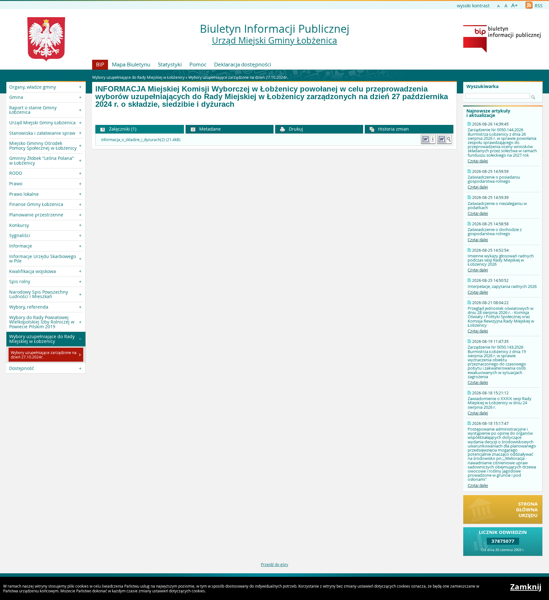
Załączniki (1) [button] (122, 129)
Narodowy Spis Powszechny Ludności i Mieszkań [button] (38, 294)
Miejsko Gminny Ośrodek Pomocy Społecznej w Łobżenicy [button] (43, 145)
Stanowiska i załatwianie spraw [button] (42, 133)
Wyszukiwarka (482, 86)
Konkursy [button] (19, 225)
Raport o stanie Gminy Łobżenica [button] (33, 110)
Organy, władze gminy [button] (32, 87)
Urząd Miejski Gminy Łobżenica (274, 40)
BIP (100, 64)
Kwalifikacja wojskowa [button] (32, 271)
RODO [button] (15, 173)
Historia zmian (393, 129)
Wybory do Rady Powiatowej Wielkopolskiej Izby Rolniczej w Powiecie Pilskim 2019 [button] (41, 322)
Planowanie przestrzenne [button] (36, 215)
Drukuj (295, 129)
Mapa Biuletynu (131, 64)
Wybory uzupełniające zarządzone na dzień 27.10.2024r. (238, 77)
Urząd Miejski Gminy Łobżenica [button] (42, 122)
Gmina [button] (16, 97)
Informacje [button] (20, 246)
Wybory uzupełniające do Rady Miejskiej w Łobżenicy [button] (42, 338)
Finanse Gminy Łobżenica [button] (36, 204)
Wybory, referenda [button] (28, 307)
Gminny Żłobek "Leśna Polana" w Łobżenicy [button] (41, 160)
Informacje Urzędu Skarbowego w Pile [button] (42, 258)
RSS (538, 6)
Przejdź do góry (274, 564)
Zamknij (525, 586)
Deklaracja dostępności (242, 64)
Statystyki (170, 64)
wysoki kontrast (473, 6)
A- (499, 5)
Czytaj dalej (478, 160)
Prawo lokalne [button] (24, 194)
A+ (514, 5)
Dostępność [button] (21, 368)
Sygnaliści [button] (19, 235)
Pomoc (198, 64)
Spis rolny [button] (19, 281)
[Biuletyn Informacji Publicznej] (502, 51)
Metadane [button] (209, 129)
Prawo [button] (15, 184)
